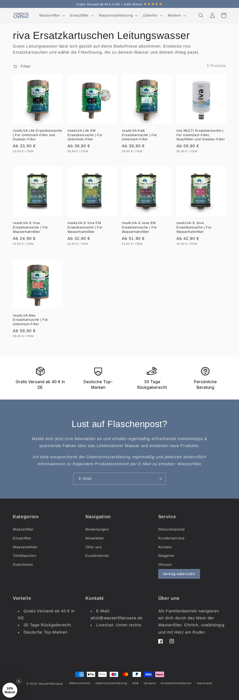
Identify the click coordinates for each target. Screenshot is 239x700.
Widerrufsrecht (79, 683)
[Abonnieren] (159, 479)
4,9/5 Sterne (143, 4)
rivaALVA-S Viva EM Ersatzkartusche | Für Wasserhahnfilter (85, 227)
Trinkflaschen (24, 556)
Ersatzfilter (22, 538)
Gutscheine (23, 564)
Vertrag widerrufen (179, 574)
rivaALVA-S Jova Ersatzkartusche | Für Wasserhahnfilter (194, 227)
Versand (149, 683)
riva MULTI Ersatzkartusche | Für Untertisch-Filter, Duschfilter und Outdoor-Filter (200, 135)
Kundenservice (171, 538)
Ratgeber (166, 556)
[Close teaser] (18, 681)
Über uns (93, 547)
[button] (51, 15)
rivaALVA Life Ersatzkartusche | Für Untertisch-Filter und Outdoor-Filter (37, 135)
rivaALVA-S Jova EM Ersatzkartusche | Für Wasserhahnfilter (139, 227)
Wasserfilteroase (51, 683)
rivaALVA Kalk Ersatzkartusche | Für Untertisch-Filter (139, 135)
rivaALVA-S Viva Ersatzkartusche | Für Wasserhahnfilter (30, 227)
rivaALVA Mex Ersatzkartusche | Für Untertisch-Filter (30, 320)
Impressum (204, 683)
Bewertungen (97, 529)
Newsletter (94, 538)
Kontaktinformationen (176, 683)
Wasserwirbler (25, 547)
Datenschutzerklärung (111, 683)
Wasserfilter (23, 529)
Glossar (165, 564)
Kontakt (165, 547)
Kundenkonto (97, 556)
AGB (135, 683)
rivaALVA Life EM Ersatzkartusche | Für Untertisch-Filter (85, 135)
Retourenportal (171, 529)
